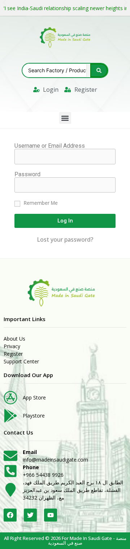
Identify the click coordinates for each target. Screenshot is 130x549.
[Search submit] (99, 70)
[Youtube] (50, 515)
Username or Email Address (49, 146)
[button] (65, 118)
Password (27, 174)
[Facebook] (10, 515)
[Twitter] (30, 515)
